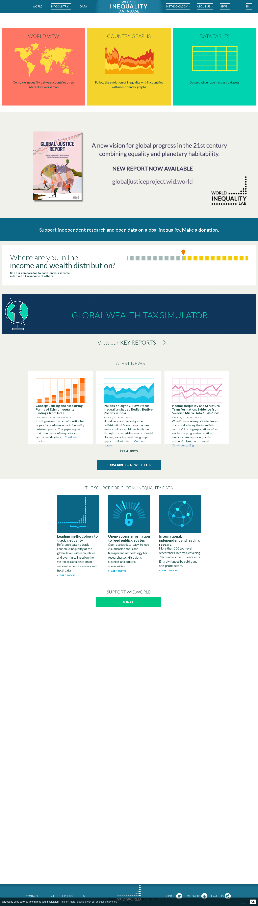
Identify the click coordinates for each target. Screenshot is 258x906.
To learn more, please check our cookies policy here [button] (88, 901)
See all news (129, 450)
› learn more (66, 575)
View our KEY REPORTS (127, 342)
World (38, 6)
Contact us (34, 896)
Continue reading (183, 445)
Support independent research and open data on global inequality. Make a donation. (129, 230)
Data (83, 6)
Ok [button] (253, 901)
